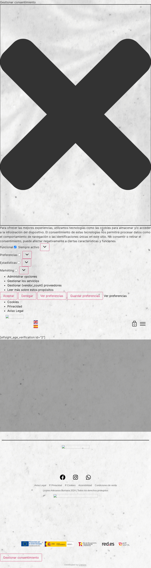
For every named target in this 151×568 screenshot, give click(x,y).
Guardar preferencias (85, 296)
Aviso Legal (15, 311)
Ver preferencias (51, 296)
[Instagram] (75, 477)
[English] (36, 322)
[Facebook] (62, 477)
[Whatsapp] (88, 477)
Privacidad (14, 306)
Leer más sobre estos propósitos (30, 290)
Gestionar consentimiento (21, 557)
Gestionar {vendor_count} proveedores (34, 285)
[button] (75, 115)
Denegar (27, 296)
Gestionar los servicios (23, 281)
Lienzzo (83, 564)
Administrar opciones (22, 276)
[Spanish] (36, 326)
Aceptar (8, 296)
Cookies (13, 302)
